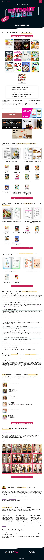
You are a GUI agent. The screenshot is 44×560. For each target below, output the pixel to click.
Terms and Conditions (12, 499)
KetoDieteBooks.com (12, 432)
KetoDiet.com (4, 432)
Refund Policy (31, 553)
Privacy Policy (31, 551)
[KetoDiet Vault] (6, 1)
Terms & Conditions (32, 552)
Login (40, 1)
